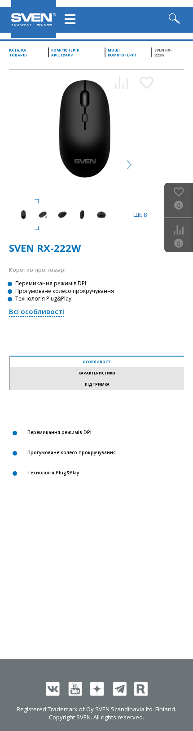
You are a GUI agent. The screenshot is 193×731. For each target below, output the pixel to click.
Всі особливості (36, 311)
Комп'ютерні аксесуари (65, 52)
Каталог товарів (18, 52)
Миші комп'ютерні (122, 52)
